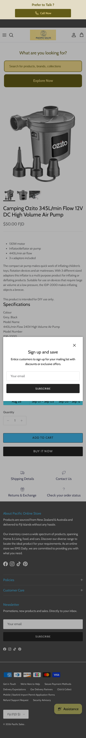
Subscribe (43, 388)
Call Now (45, 13)
